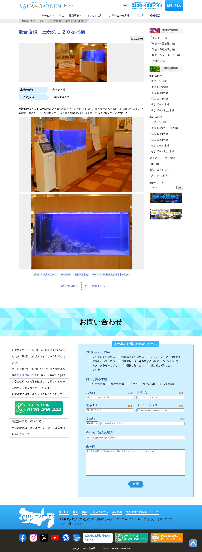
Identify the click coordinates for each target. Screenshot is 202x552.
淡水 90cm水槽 (159, 98)
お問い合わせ (174, 5)
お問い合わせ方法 (119, 15)
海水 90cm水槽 (159, 139)
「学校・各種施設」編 (162, 49)
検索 (125, 5)
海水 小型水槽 (159, 122)
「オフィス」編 (158, 37)
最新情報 (65, 274)
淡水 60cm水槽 (159, 93)
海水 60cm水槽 (159, 133)
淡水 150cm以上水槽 (162, 110)
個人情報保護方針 (27, 375)
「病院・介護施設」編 (162, 43)
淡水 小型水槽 (159, 81)
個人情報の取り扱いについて (142, 512)
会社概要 (155, 15)
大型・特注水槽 (158, 175)
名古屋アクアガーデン (33, 21)
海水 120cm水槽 (160, 145)
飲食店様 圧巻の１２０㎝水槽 (68, 21)
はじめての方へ (95, 15)
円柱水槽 (154, 164)
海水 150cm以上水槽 (162, 151)
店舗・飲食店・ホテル (45, 274)
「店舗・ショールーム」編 (164, 55)
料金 (61, 15)
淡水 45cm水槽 (159, 87)
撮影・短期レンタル (160, 169)
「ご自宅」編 (157, 61)
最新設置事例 (81, 274)
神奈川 (125, 274)
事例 (84, 512)
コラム (138, 15)
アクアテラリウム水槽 (162, 158)
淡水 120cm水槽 (160, 104)
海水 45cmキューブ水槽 (164, 128)
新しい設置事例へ (95, 286)
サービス (64, 512)
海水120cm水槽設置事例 (105, 274)
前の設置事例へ (69, 286)
